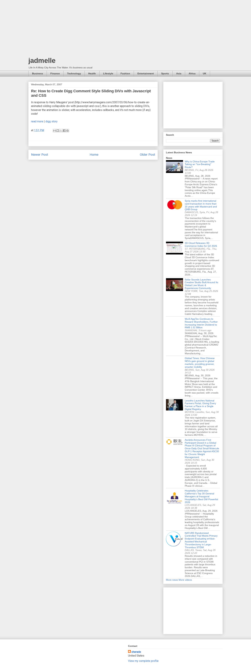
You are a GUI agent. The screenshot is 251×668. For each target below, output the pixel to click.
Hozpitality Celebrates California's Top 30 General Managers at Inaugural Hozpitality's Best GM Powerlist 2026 (201, 496)
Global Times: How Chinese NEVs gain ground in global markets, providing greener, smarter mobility (200, 362)
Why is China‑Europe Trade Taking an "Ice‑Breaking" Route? (200, 164)
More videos (185, 579)
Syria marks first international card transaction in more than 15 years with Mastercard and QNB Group (201, 205)
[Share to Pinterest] (67, 130)
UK (204, 73)
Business (37, 73)
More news (172, 579)
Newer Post (39, 155)
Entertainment (145, 73)
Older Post (147, 155)
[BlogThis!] (57, 130)
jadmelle (41, 60)
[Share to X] (61, 130)
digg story (51, 121)
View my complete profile (143, 661)
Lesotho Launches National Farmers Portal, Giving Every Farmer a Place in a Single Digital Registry (200, 404)
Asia (178, 73)
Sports (165, 73)
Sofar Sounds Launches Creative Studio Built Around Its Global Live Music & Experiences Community (201, 283)
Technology (74, 73)
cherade (136, 651)
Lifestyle (108, 73)
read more (37, 121)
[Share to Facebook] (64, 130)
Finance (55, 73)
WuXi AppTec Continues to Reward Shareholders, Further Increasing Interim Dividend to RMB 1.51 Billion (201, 323)
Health (92, 73)
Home (94, 155)
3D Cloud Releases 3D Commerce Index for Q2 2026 (201, 244)
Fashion (125, 73)
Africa (192, 73)
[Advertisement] (125, 29)
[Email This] (54, 130)
